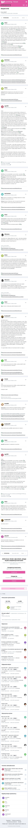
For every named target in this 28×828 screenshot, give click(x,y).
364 (14, 755)
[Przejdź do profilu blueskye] (25, 657)
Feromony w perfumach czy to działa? (9, 641)
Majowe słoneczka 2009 (6, 694)
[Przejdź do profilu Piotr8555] (8, 607)
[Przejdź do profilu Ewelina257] (2, 316)
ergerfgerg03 (8, 813)
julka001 (6, 536)
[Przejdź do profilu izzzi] (2, 360)
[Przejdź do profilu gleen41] (3, 783)
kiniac (5, 87)
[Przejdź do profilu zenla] (25, 642)
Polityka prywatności (16, 820)
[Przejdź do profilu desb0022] (3, 798)
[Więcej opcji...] (25, 23)
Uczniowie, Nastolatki (18, 680)
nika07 (5, 12)
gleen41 (5, 651)
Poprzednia (6, 17)
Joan (5, 706)
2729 (15, 695)
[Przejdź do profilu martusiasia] (2, 194)
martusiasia (7, 193)
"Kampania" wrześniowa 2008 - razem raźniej (11, 677)
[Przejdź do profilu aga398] (2, 106)
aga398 (6, 106)
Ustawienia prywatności (12, 821)
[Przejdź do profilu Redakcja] (3, 810)
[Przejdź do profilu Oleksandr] (25, 668)
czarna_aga (6, 697)
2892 (15, 678)
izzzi (5, 360)
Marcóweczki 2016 (5, 685)
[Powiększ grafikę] (18, 29)
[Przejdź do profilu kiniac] (2, 88)
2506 (15, 705)
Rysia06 (5, 757)
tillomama (6, 234)
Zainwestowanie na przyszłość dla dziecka (10, 627)
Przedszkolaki (18, 651)
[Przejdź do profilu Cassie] (2, 379)
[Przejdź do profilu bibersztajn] (25, 677)
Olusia (5, 688)
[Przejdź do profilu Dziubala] (25, 650)
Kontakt (19, 821)
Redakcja (7, 809)
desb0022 (7, 797)
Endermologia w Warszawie (7, 656)
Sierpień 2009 (4, 703)
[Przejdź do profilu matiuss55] (25, 754)
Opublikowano (10, 24)
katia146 (6, 403)
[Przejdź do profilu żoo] (3, 802)
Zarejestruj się (14, 572)
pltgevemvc (7, 805)
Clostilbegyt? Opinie (5, 753)
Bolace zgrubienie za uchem (7, 634)
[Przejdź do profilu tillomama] (2, 235)
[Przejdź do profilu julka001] (2, 536)
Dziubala (5, 670)
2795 (15, 686)
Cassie (6, 379)
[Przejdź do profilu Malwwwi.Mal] (25, 686)
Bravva (5, 657)
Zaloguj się (14, 580)
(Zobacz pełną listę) (6, 615)
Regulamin (8, 820)
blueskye (6, 628)
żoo (6, 801)
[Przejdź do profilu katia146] (2, 404)
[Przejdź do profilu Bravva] (25, 628)
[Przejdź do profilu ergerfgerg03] (3, 814)
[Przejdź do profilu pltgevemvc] (3, 806)
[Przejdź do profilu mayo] (2, 23)
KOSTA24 (6, 60)
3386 (15, 669)
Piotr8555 (12, 607)
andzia (5, 680)
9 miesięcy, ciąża (18, 757)
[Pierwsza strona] (2, 18)
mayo (5, 22)
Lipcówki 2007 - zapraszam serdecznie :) (10, 667)
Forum (15, 2)
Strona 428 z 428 (15, 17)
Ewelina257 (7, 316)
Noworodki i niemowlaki (13, 13)
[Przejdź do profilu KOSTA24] (2, 61)
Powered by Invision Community (14, 826)
